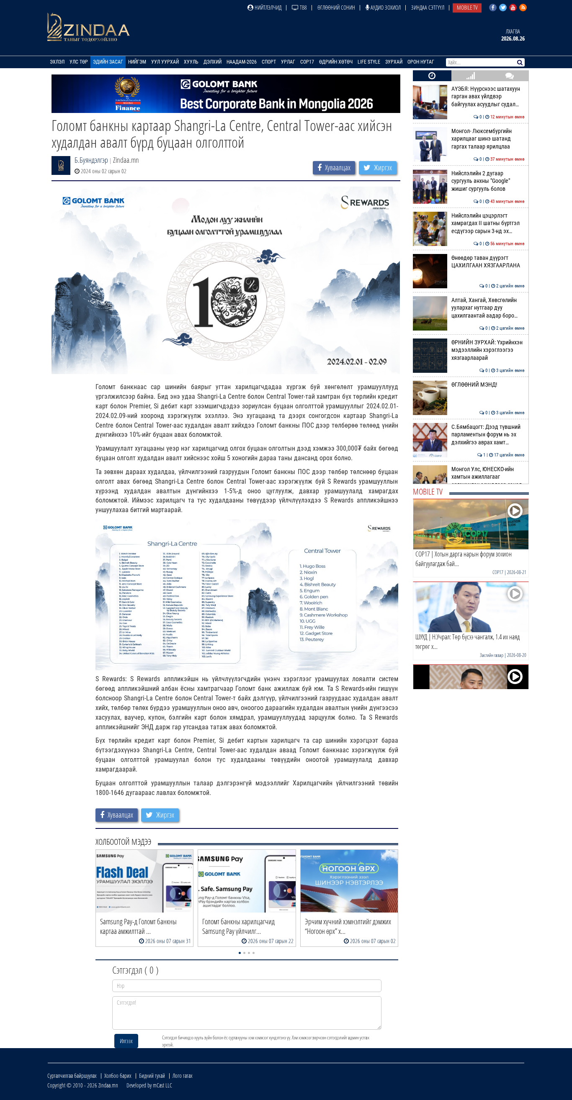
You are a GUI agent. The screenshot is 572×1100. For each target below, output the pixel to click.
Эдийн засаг (108, 62)
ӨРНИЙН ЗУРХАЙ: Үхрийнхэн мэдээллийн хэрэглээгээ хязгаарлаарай (488, 350)
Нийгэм (137, 62)
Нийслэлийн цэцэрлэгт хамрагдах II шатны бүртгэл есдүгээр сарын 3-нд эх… (488, 223)
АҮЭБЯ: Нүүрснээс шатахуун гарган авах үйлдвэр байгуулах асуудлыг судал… (488, 96)
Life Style (369, 62)
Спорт (269, 62)
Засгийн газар (491, 655)
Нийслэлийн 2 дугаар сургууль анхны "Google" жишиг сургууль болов (488, 181)
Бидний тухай (152, 1075)
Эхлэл (57, 62)
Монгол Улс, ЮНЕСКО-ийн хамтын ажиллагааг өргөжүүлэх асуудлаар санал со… (488, 481)
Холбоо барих (117, 1075)
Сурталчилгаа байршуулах (72, 1075)
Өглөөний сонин (336, 7)
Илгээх (126, 1041)
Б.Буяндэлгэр (91, 160)
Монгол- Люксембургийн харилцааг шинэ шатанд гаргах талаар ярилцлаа (488, 139)
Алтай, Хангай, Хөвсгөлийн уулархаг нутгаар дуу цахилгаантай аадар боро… (488, 308)
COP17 (307, 62)
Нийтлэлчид (267, 7)
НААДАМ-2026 (242, 62)
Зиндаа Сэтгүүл (427, 7)
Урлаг (288, 62)
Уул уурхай (165, 62)
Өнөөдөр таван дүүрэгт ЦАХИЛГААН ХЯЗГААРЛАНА (488, 261)
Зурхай (393, 62)
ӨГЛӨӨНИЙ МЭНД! (488, 384)
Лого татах (183, 1075)
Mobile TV (467, 7)
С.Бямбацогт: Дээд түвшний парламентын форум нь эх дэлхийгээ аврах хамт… (488, 434)
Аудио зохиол (385, 7)
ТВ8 (303, 7)
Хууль (191, 62)
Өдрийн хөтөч (336, 62)
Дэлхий (213, 62)
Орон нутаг (420, 62)
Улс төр (79, 62)
